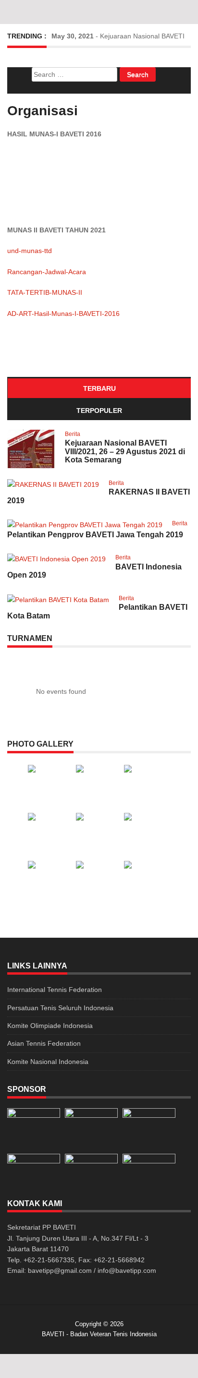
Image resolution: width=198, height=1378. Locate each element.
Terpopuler (99, 410)
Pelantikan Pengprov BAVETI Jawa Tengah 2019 (95, 535)
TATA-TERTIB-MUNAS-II (44, 292)
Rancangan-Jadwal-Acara (46, 272)
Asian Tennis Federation (44, 1043)
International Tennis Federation (54, 989)
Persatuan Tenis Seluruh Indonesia (60, 1008)
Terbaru (99, 388)
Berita (72, 434)
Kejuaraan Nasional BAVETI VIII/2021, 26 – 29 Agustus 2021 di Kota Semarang (125, 451)
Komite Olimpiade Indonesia (50, 1025)
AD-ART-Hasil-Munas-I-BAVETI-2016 (63, 313)
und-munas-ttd (29, 250)
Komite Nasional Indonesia (47, 1061)
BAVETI (53, 1334)
